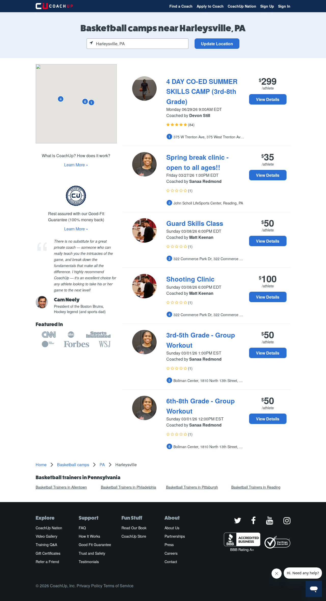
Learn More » (76, 165)
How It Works (89, 536)
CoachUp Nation (242, 6)
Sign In (284, 6)
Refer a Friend (47, 561)
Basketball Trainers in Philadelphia (128, 487)
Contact (171, 561)
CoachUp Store (133, 536)
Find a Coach (181, 6)
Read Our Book (133, 527)
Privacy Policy (89, 586)
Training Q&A (46, 544)
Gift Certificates (48, 553)
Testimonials (89, 561)
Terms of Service (118, 586)
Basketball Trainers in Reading (255, 487)
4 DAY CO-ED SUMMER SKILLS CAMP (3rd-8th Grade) (201, 91)
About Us (172, 527)
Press (169, 544)
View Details (267, 99)
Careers (171, 553)
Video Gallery (46, 536)
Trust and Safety (92, 553)
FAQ (82, 527)
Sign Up (267, 6)
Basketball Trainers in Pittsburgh (192, 487)
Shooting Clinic (190, 279)
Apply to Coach (210, 6)
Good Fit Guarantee (95, 544)
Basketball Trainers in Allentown (61, 487)
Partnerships (175, 536)
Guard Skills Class (194, 223)
